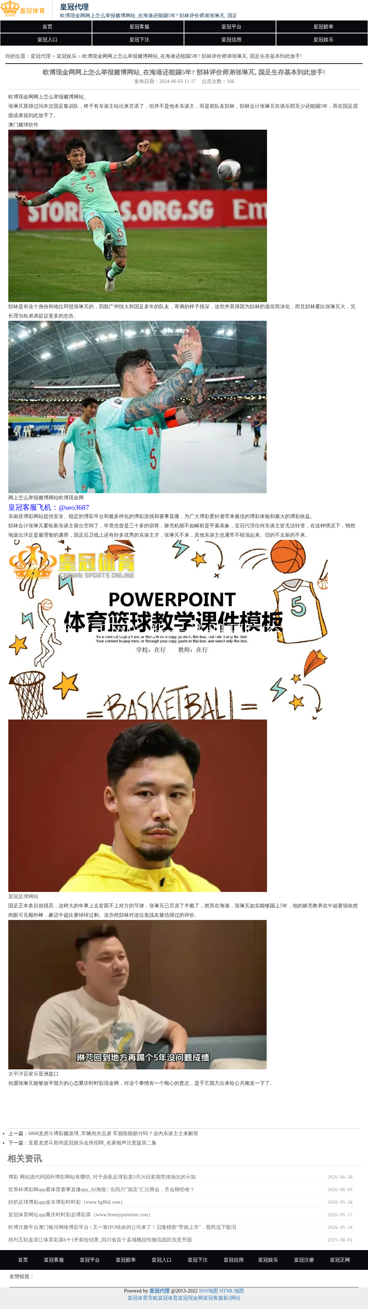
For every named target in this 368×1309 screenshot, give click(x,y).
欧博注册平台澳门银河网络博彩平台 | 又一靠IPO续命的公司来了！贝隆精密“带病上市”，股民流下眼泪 (122, 1227)
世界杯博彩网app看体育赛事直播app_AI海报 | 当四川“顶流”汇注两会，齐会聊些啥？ (101, 1189)
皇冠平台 (231, 26)
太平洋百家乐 (23, 1074)
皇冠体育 (168, 1298)
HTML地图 (232, 1291)
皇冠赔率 (323, 26)
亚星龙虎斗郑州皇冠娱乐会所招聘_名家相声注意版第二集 (92, 1143)
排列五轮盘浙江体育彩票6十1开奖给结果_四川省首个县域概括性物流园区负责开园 (100, 1240)
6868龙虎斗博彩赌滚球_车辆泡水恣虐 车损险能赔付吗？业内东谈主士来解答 (113, 1133)
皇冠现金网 (190, 1298)
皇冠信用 (231, 39)
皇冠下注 (139, 39)
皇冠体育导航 (143, 1298)
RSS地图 (208, 1291)
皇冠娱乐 (323, 39)
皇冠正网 (340, 1260)
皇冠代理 (41, 56)
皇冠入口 (47, 39)
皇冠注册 (304, 1260)
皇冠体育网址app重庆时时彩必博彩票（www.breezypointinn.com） (80, 1214)
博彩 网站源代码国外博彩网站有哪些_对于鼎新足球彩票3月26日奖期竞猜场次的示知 (102, 1177)
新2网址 (232, 1298)
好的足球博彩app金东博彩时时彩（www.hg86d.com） (66, 1202)
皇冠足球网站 (23, 896)
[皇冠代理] (22, 10)
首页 (47, 26)
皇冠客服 (139, 26)
